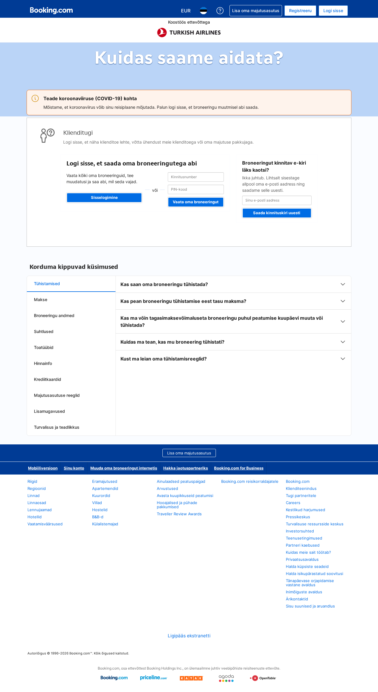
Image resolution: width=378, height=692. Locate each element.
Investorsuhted (300, 531)
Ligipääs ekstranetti (189, 636)
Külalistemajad (105, 524)
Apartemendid (105, 488)
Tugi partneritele (301, 495)
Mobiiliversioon (43, 468)
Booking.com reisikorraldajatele (249, 481)
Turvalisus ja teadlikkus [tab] (56, 427)
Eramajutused (104, 481)
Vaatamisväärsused (45, 524)
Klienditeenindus (301, 488)
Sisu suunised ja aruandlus (310, 606)
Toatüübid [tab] (43, 347)
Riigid (32, 481)
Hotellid (34, 516)
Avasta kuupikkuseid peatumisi (185, 495)
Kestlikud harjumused (305, 509)
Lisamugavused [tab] (49, 411)
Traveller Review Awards (179, 513)
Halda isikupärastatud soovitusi (314, 573)
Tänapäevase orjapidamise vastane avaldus (310, 582)
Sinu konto (74, 468)
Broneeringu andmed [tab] (54, 315)
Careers (293, 502)
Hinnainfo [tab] (43, 363)
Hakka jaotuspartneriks (185, 468)
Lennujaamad (39, 509)
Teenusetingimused (304, 538)
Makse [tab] (40, 299)
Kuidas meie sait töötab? (308, 552)
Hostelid (99, 509)
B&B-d (97, 516)
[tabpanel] (233, 321)
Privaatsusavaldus (302, 559)
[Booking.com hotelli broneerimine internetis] (51, 10)
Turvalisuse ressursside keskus (314, 524)
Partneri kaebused (303, 545)
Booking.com (297, 481)
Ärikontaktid (297, 599)
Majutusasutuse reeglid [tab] (57, 395)
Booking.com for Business (238, 468)
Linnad (33, 495)
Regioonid (36, 488)
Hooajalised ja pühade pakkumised (177, 504)
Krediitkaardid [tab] (47, 379)
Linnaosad (36, 502)
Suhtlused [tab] (43, 331)
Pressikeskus (298, 516)
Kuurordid (101, 495)
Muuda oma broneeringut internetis (123, 468)
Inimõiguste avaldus (304, 591)
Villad (97, 502)
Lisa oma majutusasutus (189, 453)
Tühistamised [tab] (47, 283)
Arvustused (167, 488)
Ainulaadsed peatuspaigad (181, 481)
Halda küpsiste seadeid (307, 566)
